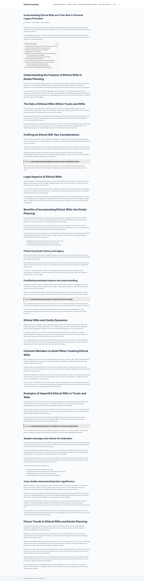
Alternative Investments (59, 4)
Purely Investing (31, 4)
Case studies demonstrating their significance (38, 65)
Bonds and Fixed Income (105, 4)
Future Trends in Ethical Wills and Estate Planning (39, 67)
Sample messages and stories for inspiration (38, 64)
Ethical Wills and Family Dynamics (34, 58)
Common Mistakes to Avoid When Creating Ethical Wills (40, 60)
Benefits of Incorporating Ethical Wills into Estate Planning (41, 53)
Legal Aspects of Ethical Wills (33, 51)
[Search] (119, 4)
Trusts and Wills (45, 22)
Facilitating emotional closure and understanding (39, 56)
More (114, 4)
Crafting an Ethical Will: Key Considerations (37, 49)
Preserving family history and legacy (36, 55)
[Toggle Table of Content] (56, 44)
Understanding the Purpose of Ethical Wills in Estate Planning (41, 46)
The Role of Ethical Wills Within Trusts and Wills (38, 48)
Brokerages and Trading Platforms (87, 4)
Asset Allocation (72, 4)
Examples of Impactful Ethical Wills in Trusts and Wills (40, 62)
